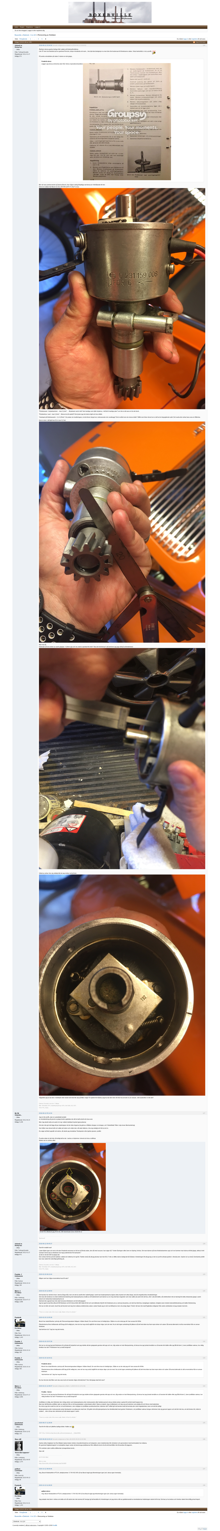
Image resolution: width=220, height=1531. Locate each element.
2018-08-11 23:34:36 (45, 45)
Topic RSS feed (200, 42)
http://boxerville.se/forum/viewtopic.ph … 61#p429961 (66, 1433)
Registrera (29, 27)
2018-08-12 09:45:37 (45, 1243)
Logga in (37, 27)
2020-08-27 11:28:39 (45, 1423)
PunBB (55, 1525)
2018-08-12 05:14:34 (45, 1113)
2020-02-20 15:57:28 (45, 1341)
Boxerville (18, 35)
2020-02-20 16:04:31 (45, 1358)
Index (16, 27)
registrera (195, 39)
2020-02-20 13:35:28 (45, 1317)
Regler (22, 27)
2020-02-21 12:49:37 (45, 1386)
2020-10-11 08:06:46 (45, 1469)
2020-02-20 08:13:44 (45, 1274)
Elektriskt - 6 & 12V (29, 35)
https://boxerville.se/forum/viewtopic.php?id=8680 (52, 1463)
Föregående (23, 39)
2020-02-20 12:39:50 (45, 1291)
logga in (185, 39)
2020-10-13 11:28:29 (45, 1485)
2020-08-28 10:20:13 (45, 1439)
